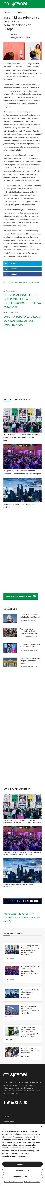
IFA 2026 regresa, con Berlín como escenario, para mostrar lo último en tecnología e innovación (30, 950)
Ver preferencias (20, 1176)
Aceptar (20, 1164)
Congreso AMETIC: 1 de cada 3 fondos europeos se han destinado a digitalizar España (30, 971)
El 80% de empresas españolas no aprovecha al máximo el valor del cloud (30, 1009)
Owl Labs (7, 64)
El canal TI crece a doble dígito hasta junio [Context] (30, 616)
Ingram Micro (25, 282)
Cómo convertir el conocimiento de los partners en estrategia (28, 631)
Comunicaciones (11, 282)
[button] (41, 1127)
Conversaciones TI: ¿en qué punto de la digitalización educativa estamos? (22, 301)
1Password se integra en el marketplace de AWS (30, 645)
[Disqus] (22, 548)
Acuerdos (17, 12)
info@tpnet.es (9, 914)
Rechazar (20, 1170)
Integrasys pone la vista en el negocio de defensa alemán (30, 661)
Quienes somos (8, 1121)
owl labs (36, 282)
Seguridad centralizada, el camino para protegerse (30, 992)
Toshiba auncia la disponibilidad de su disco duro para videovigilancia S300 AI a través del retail (30, 1031)
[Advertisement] (22, 364)
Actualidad (7, 12)
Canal (23, 12)
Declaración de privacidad (32, 1182)
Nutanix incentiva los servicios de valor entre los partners (30, 1050)
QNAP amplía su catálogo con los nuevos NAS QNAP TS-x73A (22, 320)
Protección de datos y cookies (13, 1182)
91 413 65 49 (27, 914)
